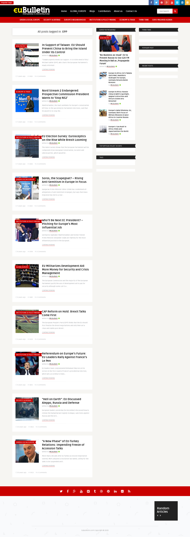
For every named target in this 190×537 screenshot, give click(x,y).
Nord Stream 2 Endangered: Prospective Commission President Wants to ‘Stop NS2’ (65, 94)
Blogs (92, 11)
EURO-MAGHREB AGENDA (162, 20)
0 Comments (41, 76)
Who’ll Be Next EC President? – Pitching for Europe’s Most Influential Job (62, 224)
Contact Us (131, 11)
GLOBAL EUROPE (78, 11)
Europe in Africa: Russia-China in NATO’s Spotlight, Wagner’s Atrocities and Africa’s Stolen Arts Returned (119, 96)
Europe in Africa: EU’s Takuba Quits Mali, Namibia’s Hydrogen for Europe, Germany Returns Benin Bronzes (120, 78)
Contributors (104, 11)
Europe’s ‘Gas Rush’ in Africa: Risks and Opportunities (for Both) (118, 129)
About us (118, 11)
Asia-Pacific (20, 46)
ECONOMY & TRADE (127, 20)
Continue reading (48, 69)
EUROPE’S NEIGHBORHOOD (75, 20)
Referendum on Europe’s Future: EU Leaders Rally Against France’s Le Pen (64, 357)
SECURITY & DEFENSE (51, 20)
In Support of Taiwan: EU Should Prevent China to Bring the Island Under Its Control (64, 48)
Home (64, 11)
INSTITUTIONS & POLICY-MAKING (102, 20)
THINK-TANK (144, 20)
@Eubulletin (53, 55)
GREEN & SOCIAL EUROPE (30, 20)
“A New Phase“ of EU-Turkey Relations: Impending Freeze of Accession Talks (63, 445)
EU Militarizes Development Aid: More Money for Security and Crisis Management (65, 269)
